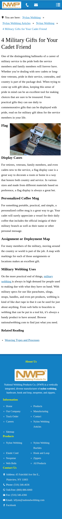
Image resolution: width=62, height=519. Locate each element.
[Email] (38, 5)
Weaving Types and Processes (22, 340)
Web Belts (11, 463)
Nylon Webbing (31, 17)
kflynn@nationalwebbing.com (29, 500)
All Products (39, 463)
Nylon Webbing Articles (17, 23)
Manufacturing (40, 411)
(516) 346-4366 (19, 495)
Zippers (37, 458)
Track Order (12, 416)
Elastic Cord (12, 453)
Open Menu (58, 5)
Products (37, 406)
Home (9, 406)
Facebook (11, 505)
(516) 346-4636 (21, 484)
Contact (37, 416)
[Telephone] (29, 5)
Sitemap (10, 431)
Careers (10, 421)
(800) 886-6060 (24, 489)
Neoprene (11, 458)
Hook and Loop (41, 453)
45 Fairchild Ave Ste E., (23, 477)
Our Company (13, 411)
